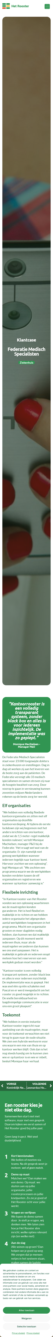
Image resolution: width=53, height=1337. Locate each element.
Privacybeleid (18, 1333)
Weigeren (26, 1318)
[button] (47, 6)
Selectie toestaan (26, 1326)
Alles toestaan (26, 1310)
